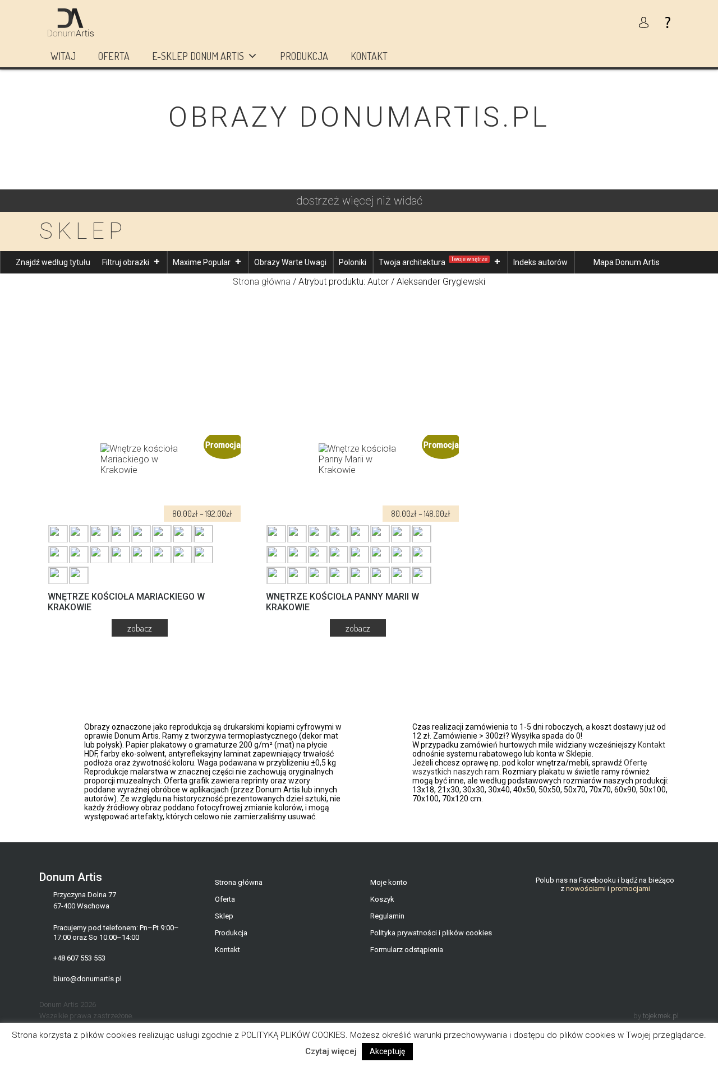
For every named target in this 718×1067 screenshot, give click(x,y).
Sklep (224, 916)
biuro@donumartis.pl (87, 979)
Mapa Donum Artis (626, 262)
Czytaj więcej (331, 1051)
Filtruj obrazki (125, 262)
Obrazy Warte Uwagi (290, 262)
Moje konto (388, 882)
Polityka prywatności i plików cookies (431, 933)
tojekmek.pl (661, 1016)
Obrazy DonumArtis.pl (359, 117)
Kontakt (369, 56)
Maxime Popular (202, 262)
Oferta (114, 56)
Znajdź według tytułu (53, 262)
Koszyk (382, 899)
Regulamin (387, 916)
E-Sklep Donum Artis (198, 56)
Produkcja (304, 56)
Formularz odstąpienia (406, 949)
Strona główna (262, 281)
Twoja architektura (433, 261)
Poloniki (352, 262)
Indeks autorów (540, 262)
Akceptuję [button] (387, 1051)
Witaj (63, 56)
